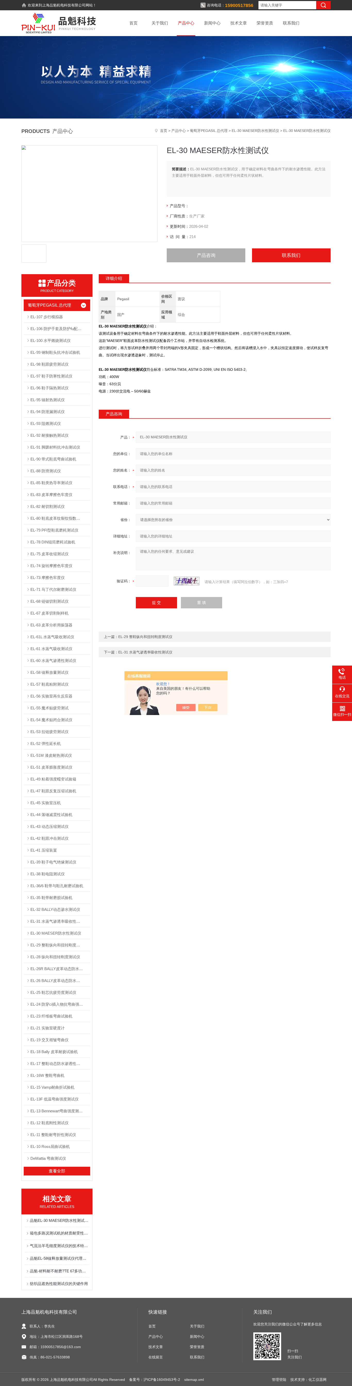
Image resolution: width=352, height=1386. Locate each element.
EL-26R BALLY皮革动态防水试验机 (60, 969)
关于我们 (160, 23)
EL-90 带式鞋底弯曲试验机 (53, 459)
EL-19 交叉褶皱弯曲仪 (49, 1040)
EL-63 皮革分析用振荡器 (51, 625)
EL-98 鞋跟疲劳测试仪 (49, 364)
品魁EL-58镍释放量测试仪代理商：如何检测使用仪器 (59, 1258)
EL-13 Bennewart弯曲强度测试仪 (58, 1111)
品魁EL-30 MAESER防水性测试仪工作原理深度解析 (59, 1220)
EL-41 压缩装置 (43, 850)
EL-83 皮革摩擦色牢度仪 (51, 494)
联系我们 (291, 23)
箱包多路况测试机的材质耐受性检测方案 (59, 1233)
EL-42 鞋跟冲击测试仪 (49, 838)
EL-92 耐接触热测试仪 (49, 435)
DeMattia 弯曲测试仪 (48, 1158)
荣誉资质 (265, 23)
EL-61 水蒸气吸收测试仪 (51, 648)
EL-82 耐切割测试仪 (47, 506)
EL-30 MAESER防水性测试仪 (255, 131)
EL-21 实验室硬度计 (47, 1028)
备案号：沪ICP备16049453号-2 (154, 1379)
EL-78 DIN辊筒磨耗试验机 (52, 542)
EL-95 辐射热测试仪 (47, 400)
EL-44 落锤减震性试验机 (51, 814)
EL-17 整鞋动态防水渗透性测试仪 (59, 1063)
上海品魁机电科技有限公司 (64, 5)
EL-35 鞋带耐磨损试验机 (51, 897)
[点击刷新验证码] (186, 581)
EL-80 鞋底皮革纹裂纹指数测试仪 (59, 518)
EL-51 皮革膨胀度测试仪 (51, 767)
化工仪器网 (317, 1379)
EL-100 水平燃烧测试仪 (50, 340)
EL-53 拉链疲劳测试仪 (49, 731)
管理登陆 (279, 1379)
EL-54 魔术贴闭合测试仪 (51, 720)
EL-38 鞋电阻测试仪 (47, 874)
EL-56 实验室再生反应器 (51, 696)
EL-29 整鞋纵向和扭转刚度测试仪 (59, 945)
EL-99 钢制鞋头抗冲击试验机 (55, 352)
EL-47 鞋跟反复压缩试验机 (53, 791)
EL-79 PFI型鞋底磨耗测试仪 (54, 530)
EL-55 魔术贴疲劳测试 (49, 708)
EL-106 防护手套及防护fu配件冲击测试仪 (60, 328)
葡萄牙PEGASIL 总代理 (209, 131)
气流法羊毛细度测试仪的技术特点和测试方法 (59, 1246)
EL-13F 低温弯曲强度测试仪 (54, 1099)
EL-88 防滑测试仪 (45, 471)
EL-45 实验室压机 (45, 803)
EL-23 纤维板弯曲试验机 (51, 1016)
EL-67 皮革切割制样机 (49, 613)
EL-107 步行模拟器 (46, 317)
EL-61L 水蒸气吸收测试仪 (52, 637)
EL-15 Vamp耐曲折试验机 (52, 1087)
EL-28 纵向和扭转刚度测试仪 (55, 957)
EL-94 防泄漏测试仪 (47, 411)
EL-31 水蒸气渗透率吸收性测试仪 (59, 921)
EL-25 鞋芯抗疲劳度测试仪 (53, 992)
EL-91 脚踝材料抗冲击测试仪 (55, 447)
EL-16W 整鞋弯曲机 (47, 1075)
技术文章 (238, 23)
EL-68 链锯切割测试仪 (49, 601)
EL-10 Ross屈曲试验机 (50, 1146)
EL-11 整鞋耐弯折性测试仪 (53, 1134)
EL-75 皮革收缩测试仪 (49, 554)
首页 (133, 23)
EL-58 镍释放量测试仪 (49, 672)
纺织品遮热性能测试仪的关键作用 (59, 1283)
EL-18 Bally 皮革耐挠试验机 (54, 1051)
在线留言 (155, 1357)
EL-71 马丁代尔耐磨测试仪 (53, 589)
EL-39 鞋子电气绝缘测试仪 (53, 862)
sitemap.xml (194, 1379)
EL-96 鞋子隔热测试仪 (49, 388)
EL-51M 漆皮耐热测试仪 (51, 755)
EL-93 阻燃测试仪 (45, 423)
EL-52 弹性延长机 (45, 743)
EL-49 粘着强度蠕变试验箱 (53, 779)
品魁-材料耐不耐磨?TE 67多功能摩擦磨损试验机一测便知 (59, 1271)
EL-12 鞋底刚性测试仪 (49, 1123)
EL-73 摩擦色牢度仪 (47, 577)
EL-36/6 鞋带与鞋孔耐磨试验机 (56, 886)
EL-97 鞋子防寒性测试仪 (51, 376)
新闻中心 (212, 23)
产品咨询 (206, 255)
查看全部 (57, 1171)
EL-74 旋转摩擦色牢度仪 (51, 566)
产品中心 (186, 23)
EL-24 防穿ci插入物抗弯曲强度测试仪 (60, 1004)
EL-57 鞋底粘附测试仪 (49, 684)
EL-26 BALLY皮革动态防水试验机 (59, 980)
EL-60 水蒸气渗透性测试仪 (53, 660)
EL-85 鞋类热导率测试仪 (51, 483)
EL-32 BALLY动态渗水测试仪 (55, 909)
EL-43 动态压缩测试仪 (49, 826)
